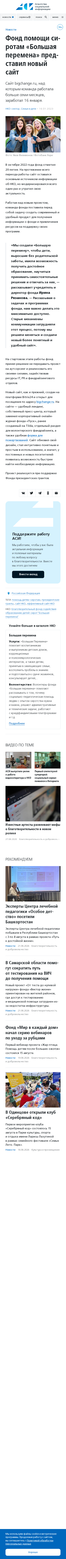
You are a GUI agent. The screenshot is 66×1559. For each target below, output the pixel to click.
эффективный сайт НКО (41, 603)
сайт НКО (20, 603)
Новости (11, 29)
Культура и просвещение (46, 1149)
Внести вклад (28, 574)
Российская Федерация (26, 593)
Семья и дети (28, 108)
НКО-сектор (13, 108)
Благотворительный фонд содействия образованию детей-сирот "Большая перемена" (31, 613)
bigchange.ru (45, 402)
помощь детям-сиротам (26, 599)
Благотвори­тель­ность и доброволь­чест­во (42, 839)
